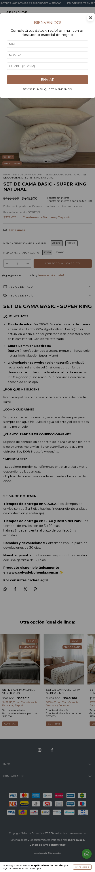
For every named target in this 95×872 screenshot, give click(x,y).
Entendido (82, 867)
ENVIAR (47, 79)
